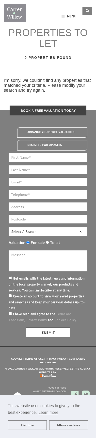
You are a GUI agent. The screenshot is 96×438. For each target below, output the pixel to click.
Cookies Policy (65, 320)
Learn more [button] (48, 412)
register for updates (44, 145)
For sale (37, 242)
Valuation (17, 242)
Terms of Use (34, 358)
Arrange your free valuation (51, 132)
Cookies (17, 358)
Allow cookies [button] (68, 425)
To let (54, 242)
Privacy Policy (36, 320)
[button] (87, 11)
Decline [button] (27, 425)
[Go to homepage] (15, 11)
